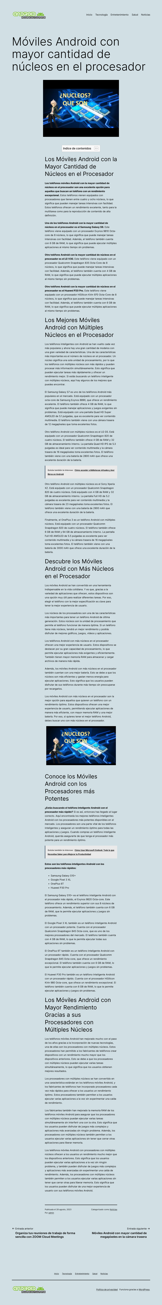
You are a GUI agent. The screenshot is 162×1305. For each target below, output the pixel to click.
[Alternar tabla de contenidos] (95, 148)
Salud (135, 14)
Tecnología (101, 14)
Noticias (145, 14)
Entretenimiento (120, 14)
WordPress (144, 1289)
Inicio (89, 14)
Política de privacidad (107, 1289)
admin (51, 1213)
